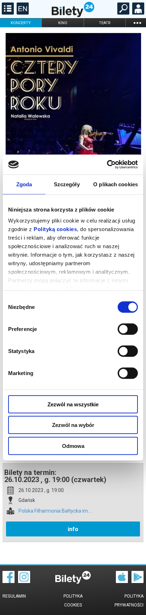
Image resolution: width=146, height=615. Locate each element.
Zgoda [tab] (24, 184)
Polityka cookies (73, 601)
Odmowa (73, 446)
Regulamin (14, 596)
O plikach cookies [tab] (115, 184)
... (137, 22)
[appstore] (122, 581)
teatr (105, 23)
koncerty (21, 23)
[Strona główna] (73, 15)
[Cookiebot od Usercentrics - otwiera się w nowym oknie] (107, 164)
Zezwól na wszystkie (73, 404)
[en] (22, 13)
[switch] (128, 329)
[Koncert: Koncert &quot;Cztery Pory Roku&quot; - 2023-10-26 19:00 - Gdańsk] (73, 131)
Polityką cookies (55, 229)
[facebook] (8, 581)
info (73, 529)
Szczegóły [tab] (67, 184)
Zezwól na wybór (73, 425)
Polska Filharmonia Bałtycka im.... (55, 511)
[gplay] (137, 581)
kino (62, 23)
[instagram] (24, 581)
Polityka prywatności (129, 601)
